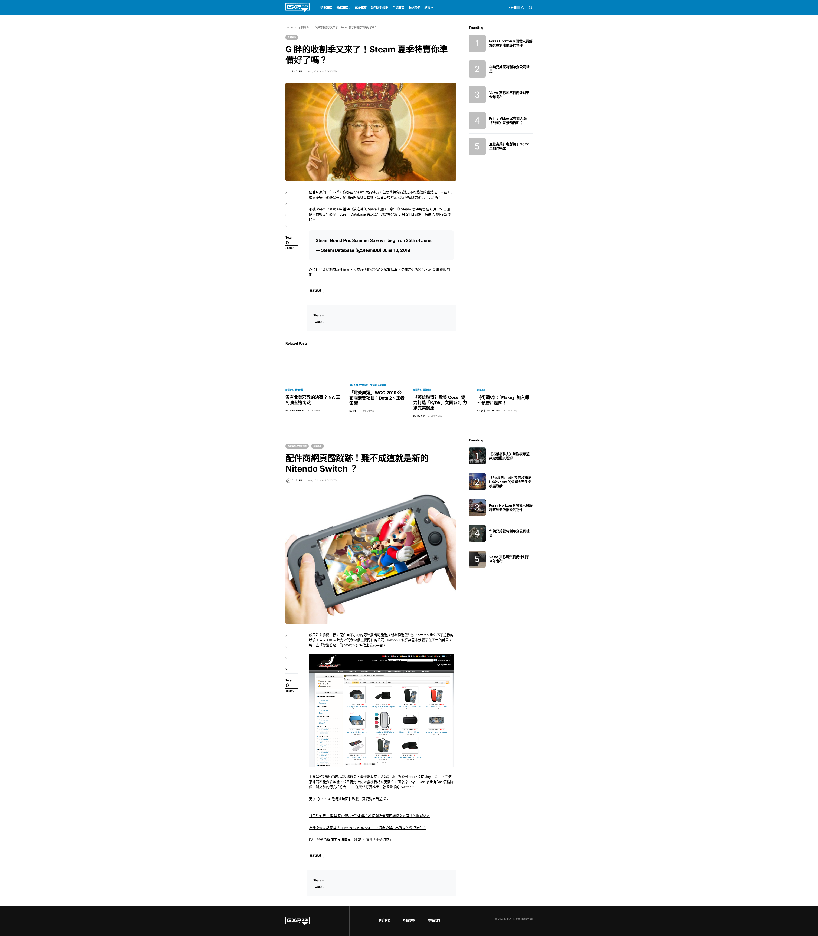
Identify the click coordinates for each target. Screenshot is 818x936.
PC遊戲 (373, 385)
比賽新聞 (299, 389)
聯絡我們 (434, 920)
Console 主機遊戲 (358, 385)
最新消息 (315, 290)
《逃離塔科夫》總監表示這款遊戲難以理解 (509, 456)
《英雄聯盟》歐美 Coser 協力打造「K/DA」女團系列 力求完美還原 (440, 403)
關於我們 (384, 920)
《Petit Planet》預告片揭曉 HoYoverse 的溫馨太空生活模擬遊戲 (510, 481)
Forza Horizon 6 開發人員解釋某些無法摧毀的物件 (511, 43)
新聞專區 (304, 27)
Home (289, 27)
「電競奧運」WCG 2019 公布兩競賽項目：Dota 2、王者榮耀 (377, 398)
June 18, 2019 (396, 250)
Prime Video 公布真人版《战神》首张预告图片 (508, 120)
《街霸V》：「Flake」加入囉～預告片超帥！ (503, 400)
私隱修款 (409, 920)
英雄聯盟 (427, 389)
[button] (516, 7)
